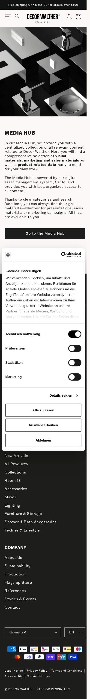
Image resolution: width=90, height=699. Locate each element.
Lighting (12, 505)
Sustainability (17, 565)
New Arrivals (16, 455)
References (15, 590)
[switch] (74, 348)
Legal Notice (14, 670)
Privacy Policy (37, 670)
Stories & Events (20, 599)
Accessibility (14, 676)
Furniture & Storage (23, 513)
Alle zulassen (43, 410)
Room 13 (13, 480)
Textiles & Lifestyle (22, 530)
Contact (12, 607)
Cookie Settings (38, 676)
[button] (20, 18)
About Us (13, 557)
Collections (15, 472)
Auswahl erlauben (43, 425)
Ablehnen (43, 440)
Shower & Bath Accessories (31, 522)
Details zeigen (60, 395)
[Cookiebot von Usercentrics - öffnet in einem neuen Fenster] (61, 255)
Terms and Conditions (66, 670)
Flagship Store (18, 582)
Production (15, 574)
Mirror (10, 497)
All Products (16, 464)
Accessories (16, 488)
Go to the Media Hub (45, 233)
